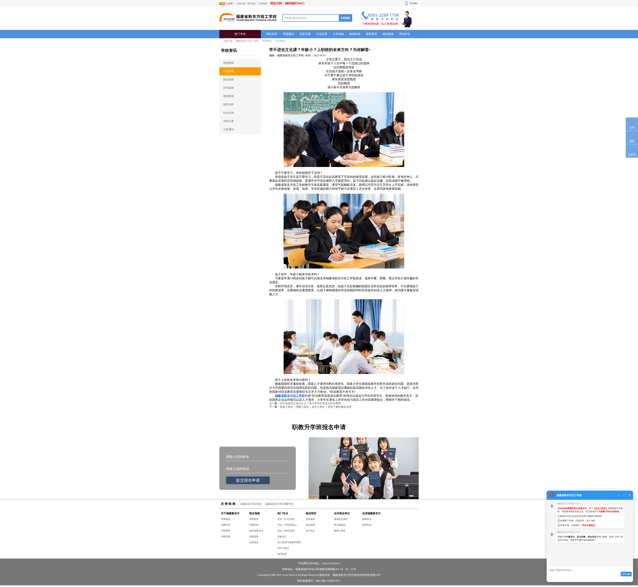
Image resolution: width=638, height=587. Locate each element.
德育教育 (371, 34)
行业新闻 (280, 41)
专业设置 (321, 34)
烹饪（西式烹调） (286, 531)
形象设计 (282, 536)
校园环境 (225, 525)
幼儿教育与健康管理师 (289, 542)
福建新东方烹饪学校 (250, 504)
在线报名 (254, 542)
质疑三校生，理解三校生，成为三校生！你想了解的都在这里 (316, 406)
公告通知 (228, 129)
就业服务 (388, 34)
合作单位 (310, 531)
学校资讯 (267, 41)
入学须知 (338, 34)
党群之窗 (305, 34)
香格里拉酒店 (341, 519)
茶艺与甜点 (283, 548)
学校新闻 (228, 62)
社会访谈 (228, 112)
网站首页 (271, 34)
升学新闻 (228, 87)
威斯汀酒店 (340, 531)
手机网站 (413, 3)
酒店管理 (282, 554)
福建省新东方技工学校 (247, 41)
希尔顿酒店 (340, 525)
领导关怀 (228, 104)
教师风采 (355, 34)
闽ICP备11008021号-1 (328, 580)
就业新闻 (228, 79)
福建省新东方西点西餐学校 (279, 504)
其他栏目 (404, 34)
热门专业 (240, 34)
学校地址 (254, 519)
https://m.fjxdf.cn (331, 563)
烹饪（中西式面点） (287, 525)
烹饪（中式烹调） (286, 519)
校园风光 (367, 519)
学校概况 (288, 34)
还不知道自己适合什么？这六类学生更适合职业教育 (310, 403)
